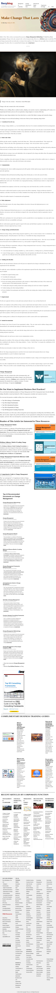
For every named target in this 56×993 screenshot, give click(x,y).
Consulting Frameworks (7, 895)
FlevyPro (6, 394)
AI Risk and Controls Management (16, 842)
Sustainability (49, 925)
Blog (3, 932)
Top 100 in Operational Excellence (10, 405)
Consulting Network (6, 908)
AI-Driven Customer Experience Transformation (17, 838)
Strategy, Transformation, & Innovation (18, 968)
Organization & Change (43, 6)
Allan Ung (4, 22)
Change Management (6, 372)
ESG (27, 904)
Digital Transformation (7, 887)
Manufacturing (39, 897)
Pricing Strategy (39, 932)
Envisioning (47, 734)
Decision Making (29, 887)
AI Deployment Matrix (49, 838)
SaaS (48, 895)
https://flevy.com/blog (20, 851)
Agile (16, 887)
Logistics (38, 891)
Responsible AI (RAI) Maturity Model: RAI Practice (37, 828)
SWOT (48, 893)
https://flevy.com (9, 861)
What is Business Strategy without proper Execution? (21, 725)
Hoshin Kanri (28, 923)
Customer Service (29, 882)
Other (52, 6)
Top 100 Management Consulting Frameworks (13, 409)
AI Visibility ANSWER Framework (16, 816)
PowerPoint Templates (7, 897)
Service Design (50, 900)
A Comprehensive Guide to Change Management (14, 474)
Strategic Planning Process (48, 974)
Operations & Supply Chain (36, 5)
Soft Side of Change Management (11, 599)
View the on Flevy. (14, 666)
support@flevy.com (6, 936)
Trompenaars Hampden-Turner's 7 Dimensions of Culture (7, 833)
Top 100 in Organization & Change (10, 407)
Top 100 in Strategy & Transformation (11, 400)
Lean (37, 885)
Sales (48, 897)
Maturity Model (39, 904)
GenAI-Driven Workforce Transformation (6, 821)
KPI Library (5, 902)
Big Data (17, 900)
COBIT (16, 917)
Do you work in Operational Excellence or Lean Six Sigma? (49, 762)
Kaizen (27, 940)
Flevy (20, 397)
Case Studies (29, 957)
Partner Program (6, 925)
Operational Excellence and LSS (18, 977)
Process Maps (39, 938)
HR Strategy (28, 919)
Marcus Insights (39, 972)
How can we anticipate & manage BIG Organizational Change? (49, 724)
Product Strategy (39, 947)
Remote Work (49, 882)
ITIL (27, 927)
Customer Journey (30, 880)
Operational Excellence (7, 889)
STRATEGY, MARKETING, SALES (17, 800)
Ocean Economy (27, 825)
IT (48, 6)
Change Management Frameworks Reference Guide (14, 457)
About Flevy (5, 917)
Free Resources (39, 960)
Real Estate (49, 880)
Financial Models (6, 893)
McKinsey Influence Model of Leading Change (13, 442)
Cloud (16, 923)
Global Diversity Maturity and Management (6, 825)
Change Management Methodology (11, 502)
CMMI (16, 915)
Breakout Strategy (19, 902)
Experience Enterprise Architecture (16, 830)
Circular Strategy (27, 845)
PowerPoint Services (7, 910)
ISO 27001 (28, 925)
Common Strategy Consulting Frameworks (13, 615)
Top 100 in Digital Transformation (10, 402)
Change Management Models (8, 425)
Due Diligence (29, 902)
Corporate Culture (19, 951)
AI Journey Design (17, 812)
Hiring (27, 921)
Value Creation (50, 942)
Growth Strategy (29, 917)
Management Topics (7, 919)
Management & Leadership (20, 5)
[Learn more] (19, 751)
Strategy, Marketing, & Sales (28, 5)
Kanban (27, 942)
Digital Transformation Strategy (29, 899)
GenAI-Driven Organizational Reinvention (16, 820)
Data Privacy (28, 885)
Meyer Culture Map (6, 836)
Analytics (17, 889)
